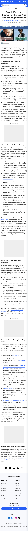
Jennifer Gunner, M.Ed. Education (11, 20)
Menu (24, 1)
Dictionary (3, 483)
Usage (9, 8)
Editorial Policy (18, 490)
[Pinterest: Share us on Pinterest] (14, 468)
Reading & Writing (5, 498)
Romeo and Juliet (8, 179)
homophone (22, 360)
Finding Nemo (8, 389)
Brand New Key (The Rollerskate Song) (14, 400)
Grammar (3, 490)
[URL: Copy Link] (22, 468)
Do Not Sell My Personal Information (14, 523)
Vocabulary (3, 493)
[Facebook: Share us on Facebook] (6, 468)
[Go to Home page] (7, 1)
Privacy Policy (18, 488)
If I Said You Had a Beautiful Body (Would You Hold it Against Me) (14, 367)
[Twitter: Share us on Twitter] (10, 468)
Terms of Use (17, 495)
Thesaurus (3, 485)
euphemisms (4, 219)
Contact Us (17, 485)
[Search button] (24, 5)
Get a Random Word (14, 508)
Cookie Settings (18, 493)
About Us (17, 483)
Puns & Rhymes (16, 8)
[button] (20, 1)
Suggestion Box (18, 498)
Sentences (3, 488)
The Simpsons (16, 355)
